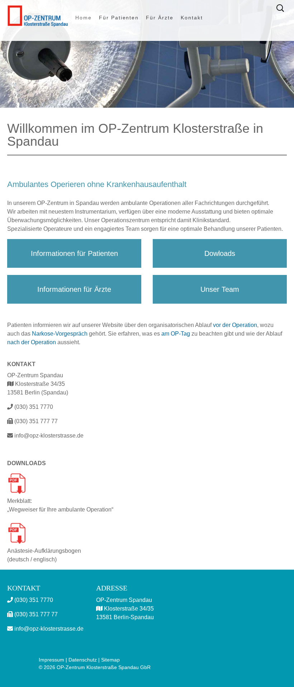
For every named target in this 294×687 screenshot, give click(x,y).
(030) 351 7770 (33, 407)
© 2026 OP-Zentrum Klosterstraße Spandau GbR (95, 667)
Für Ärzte (160, 17)
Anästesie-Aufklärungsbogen (44, 551)
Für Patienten (119, 17)
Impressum (51, 660)
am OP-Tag (175, 334)
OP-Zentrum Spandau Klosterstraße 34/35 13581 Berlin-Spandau (125, 608)
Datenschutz (82, 660)
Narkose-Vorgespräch (59, 334)
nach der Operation (31, 342)
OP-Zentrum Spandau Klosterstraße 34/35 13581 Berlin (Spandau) (37, 384)
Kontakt (192, 17)
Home (83, 17)
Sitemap (110, 660)
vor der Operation (235, 325)
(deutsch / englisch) (32, 559)
